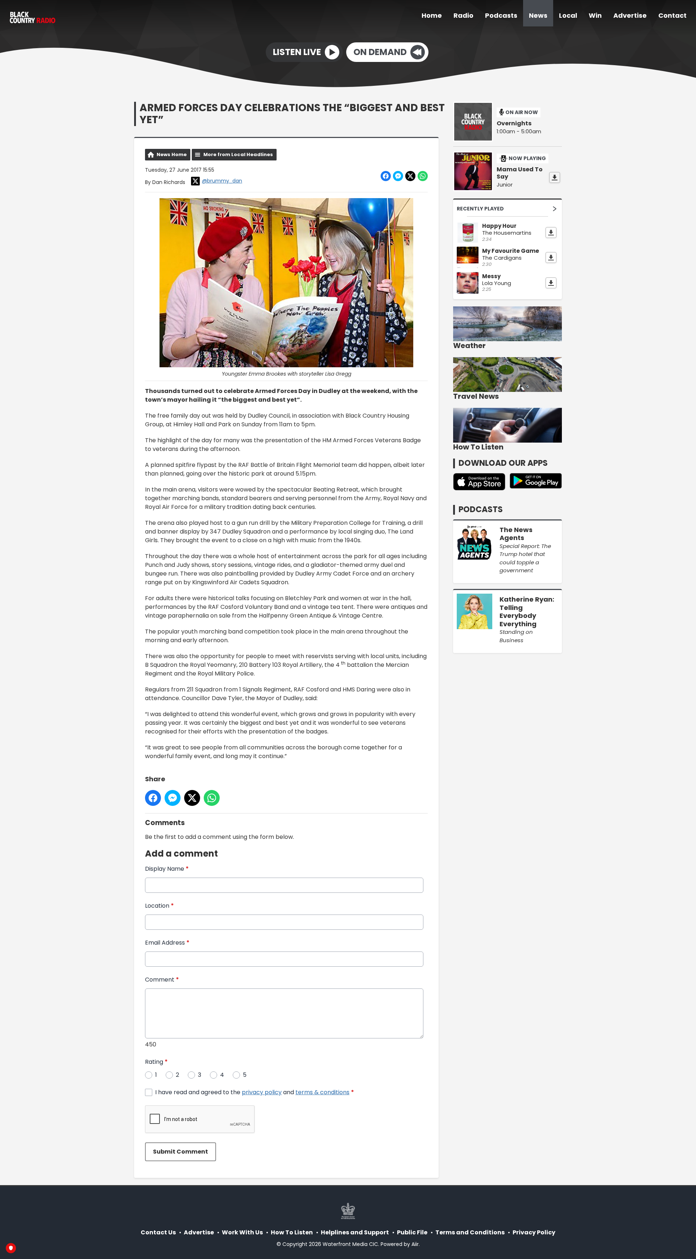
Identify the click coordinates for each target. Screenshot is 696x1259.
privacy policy (262, 1092)
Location (159, 906)
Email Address (167, 942)
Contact (672, 15)
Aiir (415, 1244)
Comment (162, 979)
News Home (172, 154)
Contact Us (158, 1232)
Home (432, 15)
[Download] (554, 177)
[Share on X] (410, 176)
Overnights (514, 123)
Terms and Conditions (470, 1232)
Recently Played (480, 208)
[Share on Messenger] (398, 176)
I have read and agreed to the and (254, 1092)
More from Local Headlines (238, 154)
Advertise (630, 15)
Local (568, 15)
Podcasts (501, 15)
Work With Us (242, 1232)
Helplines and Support (355, 1232)
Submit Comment (180, 1151)
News (538, 15)
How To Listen (292, 1232)
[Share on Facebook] (386, 176)
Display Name (167, 869)
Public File (412, 1232)
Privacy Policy (534, 1232)
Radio (463, 15)
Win (595, 15)
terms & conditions (322, 1092)
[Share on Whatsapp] (423, 176)
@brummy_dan (222, 180)
